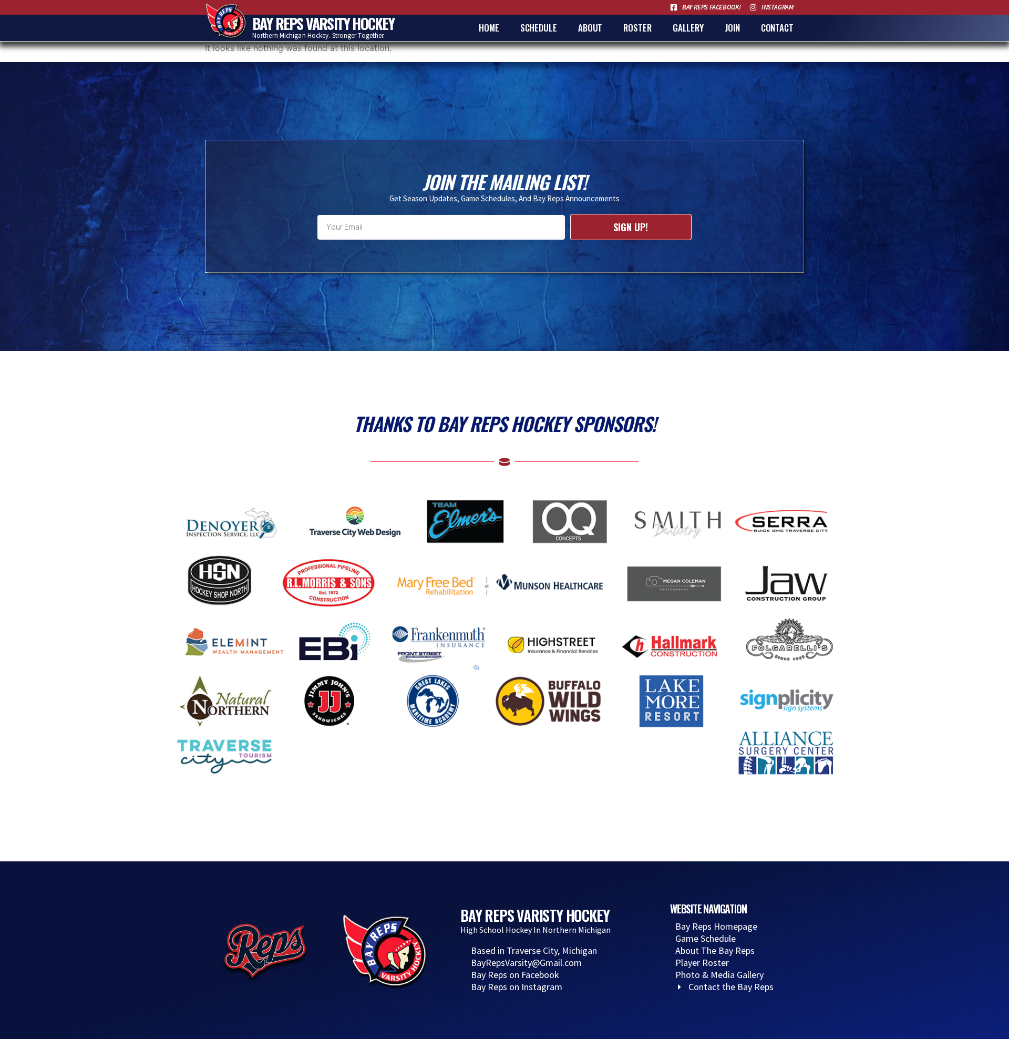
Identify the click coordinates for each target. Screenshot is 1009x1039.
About (590, 27)
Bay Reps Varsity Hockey (323, 23)
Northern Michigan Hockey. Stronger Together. (318, 35)
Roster (637, 27)
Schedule (538, 27)
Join (732, 27)
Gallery (688, 27)
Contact (777, 27)
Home (489, 27)
